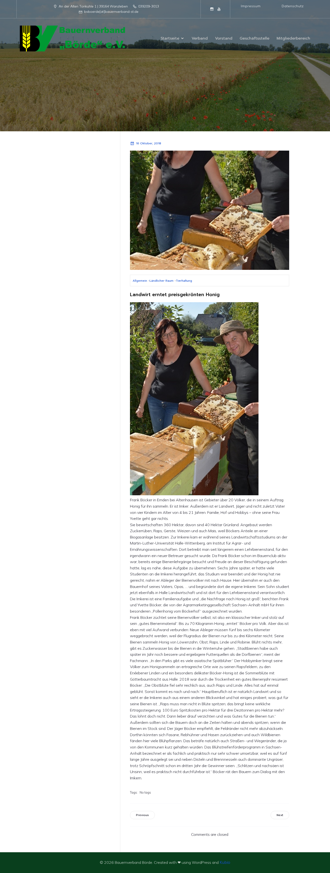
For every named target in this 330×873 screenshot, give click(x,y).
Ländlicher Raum (161, 281)
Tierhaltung (184, 281)
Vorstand (223, 38)
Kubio (225, 862)
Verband (200, 38)
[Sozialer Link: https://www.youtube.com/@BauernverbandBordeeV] (219, 9)
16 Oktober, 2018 (148, 143)
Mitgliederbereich (293, 38)
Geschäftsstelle (254, 38)
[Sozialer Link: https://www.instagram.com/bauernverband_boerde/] (211, 9)
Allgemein (140, 281)
